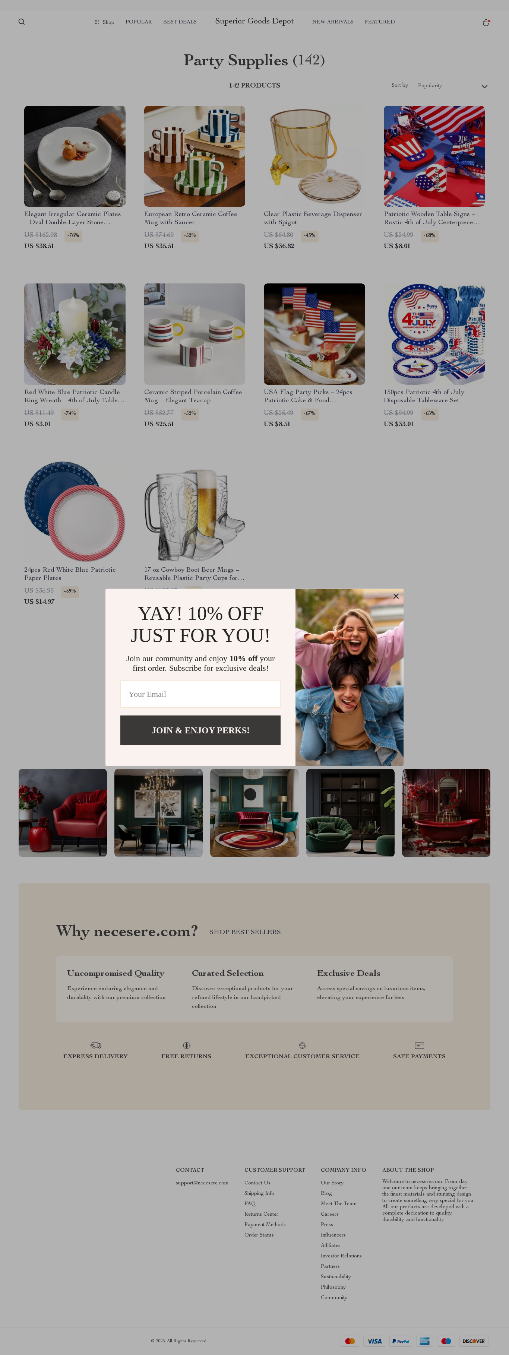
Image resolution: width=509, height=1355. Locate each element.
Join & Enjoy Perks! (201, 730)
